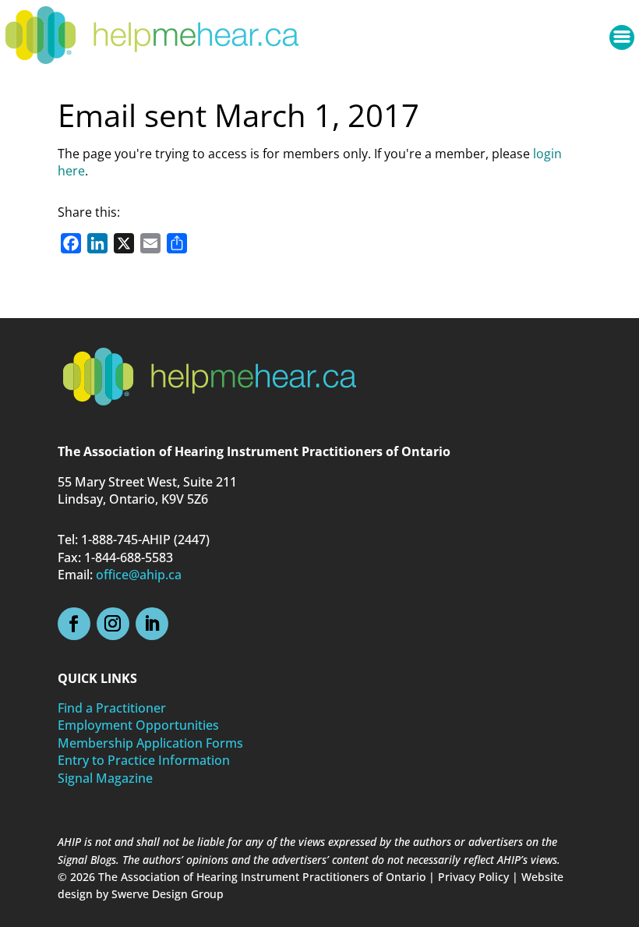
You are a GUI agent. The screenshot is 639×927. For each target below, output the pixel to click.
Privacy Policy (473, 876)
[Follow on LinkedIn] (152, 623)
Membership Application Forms (150, 743)
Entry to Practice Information (144, 760)
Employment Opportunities (138, 725)
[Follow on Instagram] (113, 623)
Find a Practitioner (112, 707)
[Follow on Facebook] (74, 623)
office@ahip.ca (139, 574)
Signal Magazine (105, 778)
